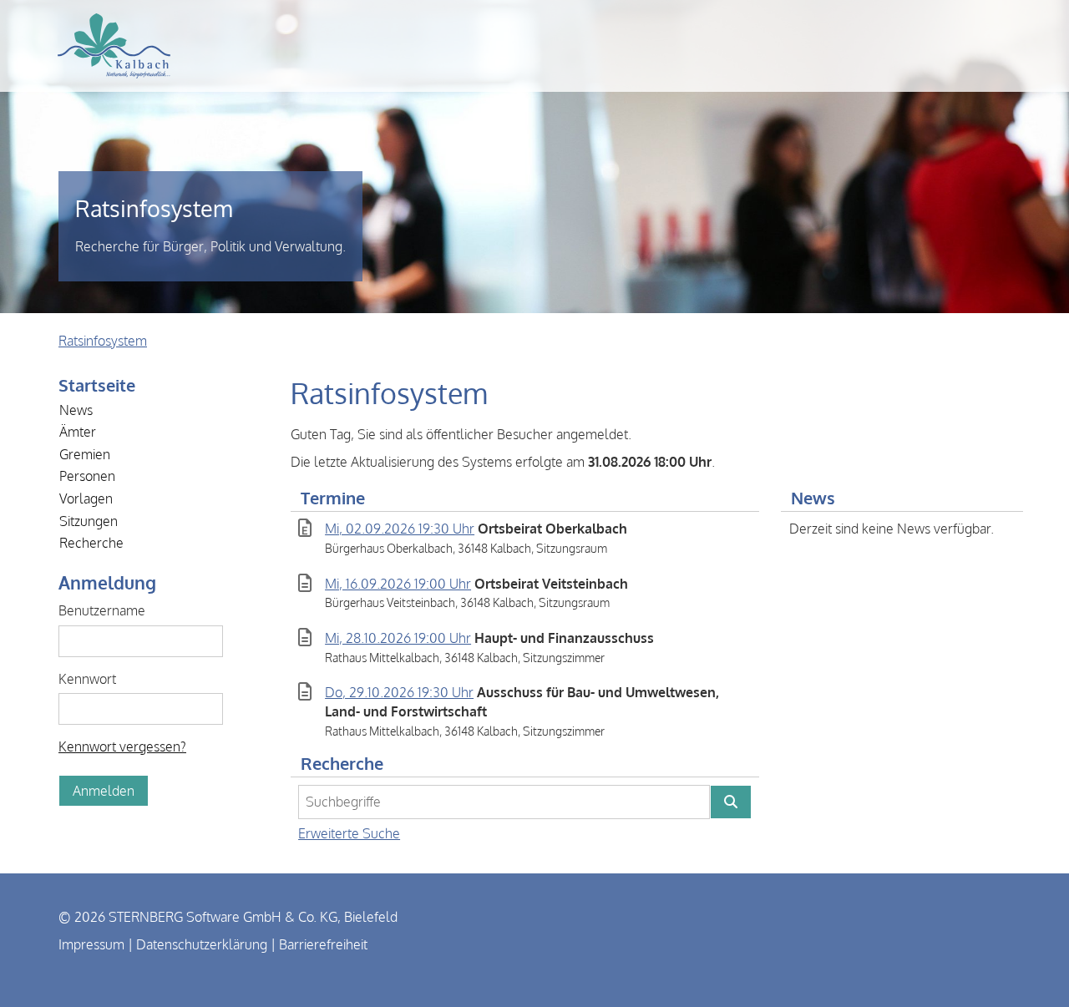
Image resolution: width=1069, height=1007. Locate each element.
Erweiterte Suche (349, 833)
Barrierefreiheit (323, 944)
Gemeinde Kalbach (114, 45)
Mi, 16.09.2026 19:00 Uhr (398, 583)
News (76, 410)
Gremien (84, 454)
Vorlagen (86, 498)
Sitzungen (88, 521)
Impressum (91, 944)
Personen (87, 476)
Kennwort (87, 678)
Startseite (96, 385)
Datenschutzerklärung (201, 944)
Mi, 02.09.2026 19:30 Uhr (399, 528)
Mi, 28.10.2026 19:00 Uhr (398, 638)
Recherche (91, 542)
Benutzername (101, 610)
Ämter (77, 431)
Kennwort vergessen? (122, 746)
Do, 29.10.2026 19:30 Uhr (399, 692)
